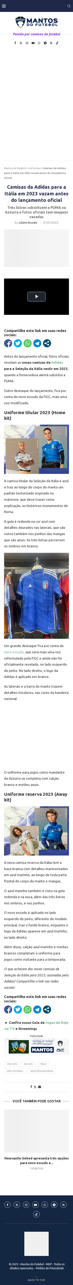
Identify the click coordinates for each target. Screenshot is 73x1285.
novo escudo (14, 652)
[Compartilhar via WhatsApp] (28, 343)
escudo (28, 1064)
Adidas (57, 362)
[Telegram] (45, 43)
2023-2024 (12, 1064)
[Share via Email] (39, 1086)
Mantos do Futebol (15, 168)
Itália (43, 1064)
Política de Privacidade (49, 1268)
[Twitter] (20, 43)
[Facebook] (15, 43)
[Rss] (51, 43)
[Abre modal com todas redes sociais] (47, 343)
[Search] (69, 6)
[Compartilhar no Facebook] (8, 343)
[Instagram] (27, 43)
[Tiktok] (57, 43)
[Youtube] (33, 43)
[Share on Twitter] (35, 1087)
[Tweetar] (18, 343)
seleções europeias (41, 1071)
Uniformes (34, 168)
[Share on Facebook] (31, 1086)
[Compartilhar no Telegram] (37, 343)
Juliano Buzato (27, 222)
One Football (15, 1071)
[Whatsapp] (39, 43)
